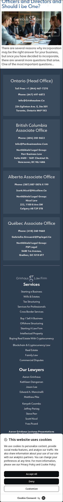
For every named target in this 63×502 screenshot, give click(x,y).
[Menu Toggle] (5, 32)
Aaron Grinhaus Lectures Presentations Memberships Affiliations (31, 432)
